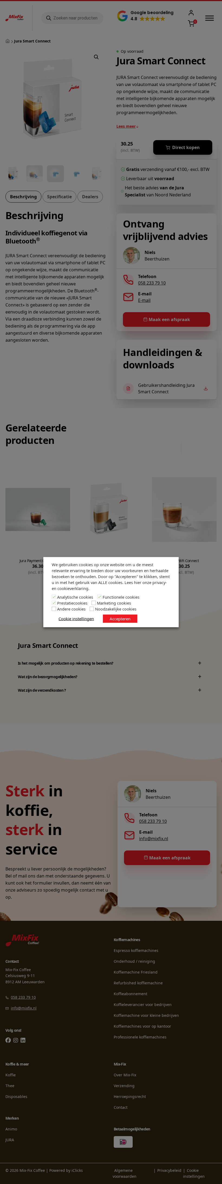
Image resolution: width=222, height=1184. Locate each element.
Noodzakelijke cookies (115, 608)
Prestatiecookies (72, 602)
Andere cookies (71, 608)
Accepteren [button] (120, 618)
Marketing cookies (114, 602)
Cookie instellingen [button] (76, 618)
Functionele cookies (121, 596)
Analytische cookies (75, 596)
